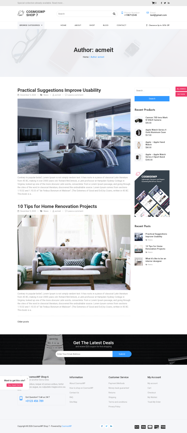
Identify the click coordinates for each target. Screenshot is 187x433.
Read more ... (57, 3)
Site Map (73, 402)
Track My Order (154, 402)
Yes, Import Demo (14, 385)
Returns (112, 393)
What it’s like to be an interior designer (156, 260)
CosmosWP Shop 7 (35, 13)
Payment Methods (117, 383)
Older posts (23, 321)
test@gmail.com (158, 15)
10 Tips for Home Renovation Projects (57, 206)
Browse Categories (30, 25)
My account (153, 383)
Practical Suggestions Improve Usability (59, 90)
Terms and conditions (118, 402)
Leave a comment (75, 95)
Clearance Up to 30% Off (159, 25)
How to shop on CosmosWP (81, 388)
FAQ (71, 397)
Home (63, 25)
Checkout (152, 393)
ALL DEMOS (181, 89)
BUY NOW (181, 94)
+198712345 (130, 15)
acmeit (58, 95)
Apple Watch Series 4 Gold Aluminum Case (156, 131)
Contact (121, 25)
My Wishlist (152, 397)
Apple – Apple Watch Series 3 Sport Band (156, 155)
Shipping (112, 397)
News (46, 95)
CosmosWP (67, 426)
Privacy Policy (114, 407)
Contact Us (74, 393)
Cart (149, 388)
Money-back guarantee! (119, 388)
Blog (106, 25)
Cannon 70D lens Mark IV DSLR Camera (157, 118)
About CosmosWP (77, 383)
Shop (92, 25)
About (78, 25)
